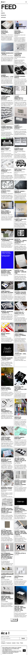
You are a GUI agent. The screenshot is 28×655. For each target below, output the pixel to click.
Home (3, 2)
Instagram (3, 643)
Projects (3, 15)
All (2, 11)
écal (5, 633)
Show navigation (26, 2)
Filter (15, 619)
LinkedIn (14, 643)
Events (3, 13)
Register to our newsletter (5, 636)
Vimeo (17, 643)
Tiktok (21, 643)
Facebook (8, 643)
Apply (23, 638)
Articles (3, 17)
